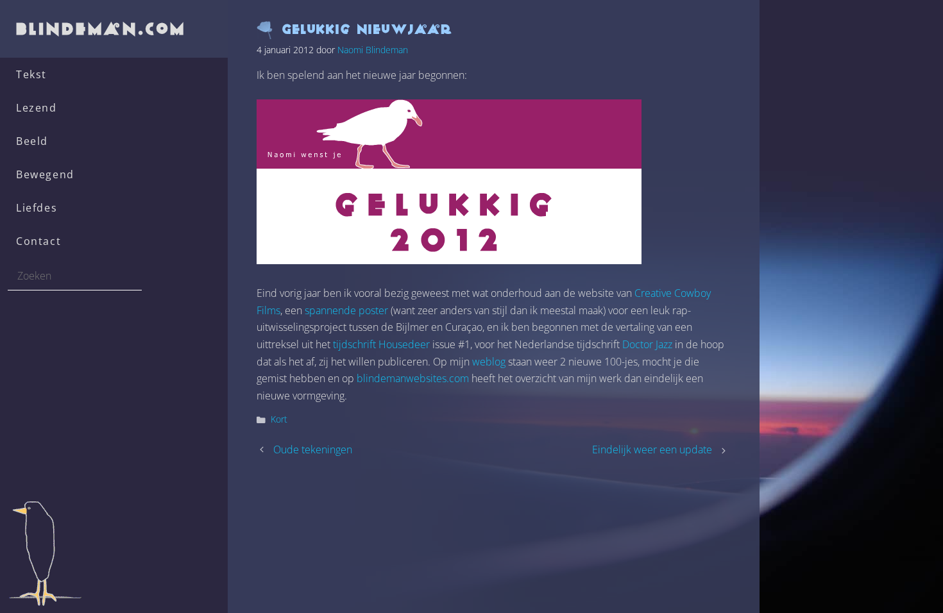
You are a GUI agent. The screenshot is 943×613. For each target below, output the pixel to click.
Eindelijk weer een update (652, 449)
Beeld (32, 141)
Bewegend (45, 174)
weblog (488, 362)
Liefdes (36, 208)
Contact (38, 241)
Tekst (31, 74)
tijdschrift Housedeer (381, 344)
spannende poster (346, 310)
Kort (279, 419)
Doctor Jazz (647, 344)
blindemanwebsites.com (413, 378)
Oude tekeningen (312, 449)
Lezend (36, 108)
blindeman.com (102, 28)
